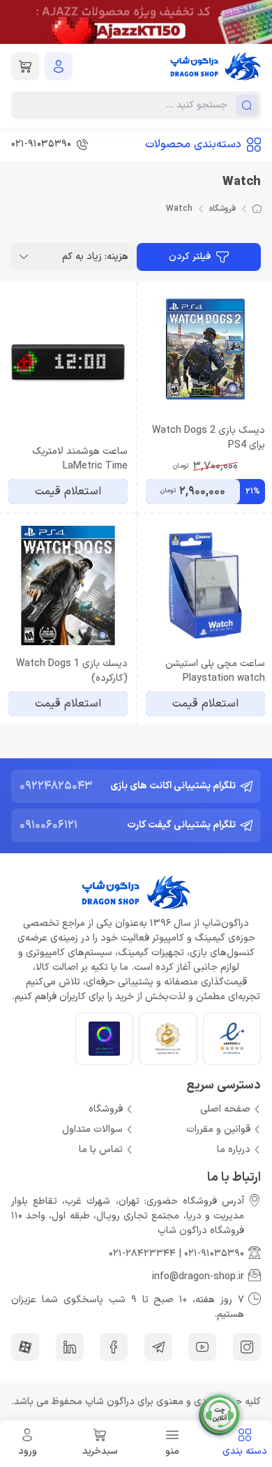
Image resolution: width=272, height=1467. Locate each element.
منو (172, 1451)
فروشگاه (222, 208)
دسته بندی (244, 1451)
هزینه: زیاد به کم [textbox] (95, 256)
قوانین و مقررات (218, 1129)
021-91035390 (214, 1253)
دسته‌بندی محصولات (193, 144)
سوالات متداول (92, 1129)
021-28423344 (142, 1253)
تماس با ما (101, 1149)
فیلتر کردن (190, 256)
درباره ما (233, 1149)
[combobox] (74, 257)
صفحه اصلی (225, 1109)
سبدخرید (100, 1451)
